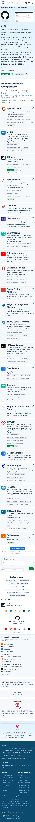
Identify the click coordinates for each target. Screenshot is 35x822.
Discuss (23, 765)
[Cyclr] (3, 423)
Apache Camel (18, 57)
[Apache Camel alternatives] (3, 109)
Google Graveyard (23, 787)
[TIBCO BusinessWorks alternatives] (3, 322)
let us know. (4, 686)
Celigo (27, 57)
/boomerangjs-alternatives (9, 463)
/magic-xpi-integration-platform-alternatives (14, 302)
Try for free (10, 170)
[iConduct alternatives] (3, 206)
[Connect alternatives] (3, 386)
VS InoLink (7, 674)
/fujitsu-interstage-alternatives (10, 251)
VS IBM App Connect (10, 669)
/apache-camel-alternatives (9, 106)
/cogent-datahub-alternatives (9, 451)
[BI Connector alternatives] (3, 219)
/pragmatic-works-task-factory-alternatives (14, 404)
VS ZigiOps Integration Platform (13, 666)
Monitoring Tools (20, 805)
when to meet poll (15, 818)
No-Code (7, 799)
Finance (28, 805)
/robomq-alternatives (7, 485)
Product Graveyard (23, 785)
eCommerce (13, 803)
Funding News (6, 785)
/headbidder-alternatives (8, 509)
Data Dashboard (11, 583)
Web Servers (26, 592)
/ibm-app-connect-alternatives (10, 343)
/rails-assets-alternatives (8, 533)
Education (5, 807)
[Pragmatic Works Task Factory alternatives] (3, 407)
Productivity (16, 801)
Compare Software (7, 777)
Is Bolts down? (17, 694)
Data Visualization (15, 587)
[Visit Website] (33, 108)
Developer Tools (16, 799)
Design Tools (25, 799)
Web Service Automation (17, 595)
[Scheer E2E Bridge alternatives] (3, 268)
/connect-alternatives (7, 383)
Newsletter (5, 790)
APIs (15, 580)
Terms (21, 812)
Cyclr (16, 708)
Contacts (17, 765)
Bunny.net (16, 815)
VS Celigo (7, 649)
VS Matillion (7, 671)
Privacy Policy (13, 812)
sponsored (20, 737)
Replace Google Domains (25, 790)
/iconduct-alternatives (7, 204)
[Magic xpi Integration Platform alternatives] (3, 305)
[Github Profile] (26, 74)
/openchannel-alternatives (8, 231)
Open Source (26, 590)
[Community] (29, 3)
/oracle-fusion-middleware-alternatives (12, 287)
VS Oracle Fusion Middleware (12, 656)
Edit (3, 67)
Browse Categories (7, 775)
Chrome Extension (7, 780)
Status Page (19, 74)
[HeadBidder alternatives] (3, 512)
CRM (3, 801)
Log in (3, 567)
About (29, 765)
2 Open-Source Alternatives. (14, 95)
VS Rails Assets (8, 644)
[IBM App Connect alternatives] (3, 346)
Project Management (8, 805)
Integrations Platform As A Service (13, 590)
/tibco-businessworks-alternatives (11, 320)
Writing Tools (25, 803)
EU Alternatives (29, 682)
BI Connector (6, 64)
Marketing (24, 801)
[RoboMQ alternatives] (3, 488)
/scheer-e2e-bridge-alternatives (10, 266)
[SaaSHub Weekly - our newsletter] (26, 3)
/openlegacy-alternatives (8, 366)
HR (19, 803)
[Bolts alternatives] (5, 15)
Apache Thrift (6, 59)
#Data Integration (6, 100)
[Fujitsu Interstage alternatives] (3, 254)
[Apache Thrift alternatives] (3, 180)
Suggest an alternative (17, 548)
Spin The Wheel (17, 816)
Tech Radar (21, 775)
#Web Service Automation (25, 100)
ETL (23, 587)
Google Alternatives (23, 780)
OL (3, 369)
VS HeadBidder (8, 651)
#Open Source (6, 102)
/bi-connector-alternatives (8, 216)
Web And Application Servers (13, 592)
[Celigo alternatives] (3, 133)
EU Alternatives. (28, 95)
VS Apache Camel (9, 659)
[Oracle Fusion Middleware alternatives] (3, 290)
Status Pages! (6, 782)
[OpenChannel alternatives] (3, 234)
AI (2, 799)
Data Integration (22, 583)
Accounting (5, 803)
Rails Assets (28, 62)
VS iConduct (7, 661)
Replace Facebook (23, 777)
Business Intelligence (24, 580)
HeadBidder (19, 64)
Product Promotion (7, 765)
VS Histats (7, 654)
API (3, 767)
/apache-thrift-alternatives (9, 177)
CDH (3, 453)
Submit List (5, 787)
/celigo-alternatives (6, 130)
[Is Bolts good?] (13, 74)
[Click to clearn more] (17, 731)
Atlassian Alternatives (24, 782)
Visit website (5, 74)
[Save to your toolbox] (5, 21)
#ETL (14, 100)
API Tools (9, 580)
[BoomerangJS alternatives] (3, 466)
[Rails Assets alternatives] (3, 536)
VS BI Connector (9, 646)
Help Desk (9, 801)
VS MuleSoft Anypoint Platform (13, 664)
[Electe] (3, 158)
